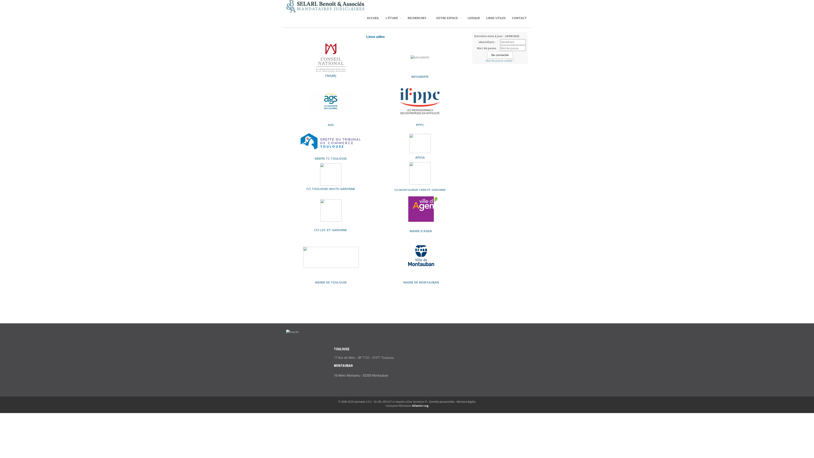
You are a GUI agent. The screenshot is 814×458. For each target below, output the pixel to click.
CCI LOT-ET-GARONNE (331, 230)
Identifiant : (487, 42)
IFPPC (420, 125)
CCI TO (311, 189)
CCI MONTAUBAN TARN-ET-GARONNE (420, 190)
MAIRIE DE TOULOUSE (331, 282)
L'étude (392, 18)
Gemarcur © (420, 402)
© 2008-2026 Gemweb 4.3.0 (355, 402)
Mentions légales (466, 402)
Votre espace (447, 18)
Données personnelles (441, 402)
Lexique (474, 18)
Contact (519, 18)
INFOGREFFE (420, 77)
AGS (331, 125)
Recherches (417, 18)
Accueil (373, 18)
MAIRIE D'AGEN (421, 231)
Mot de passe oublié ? (500, 61)
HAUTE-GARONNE (341, 189)
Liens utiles (496, 18)
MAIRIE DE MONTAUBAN (421, 282)
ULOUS (321, 189)
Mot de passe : (487, 48)
